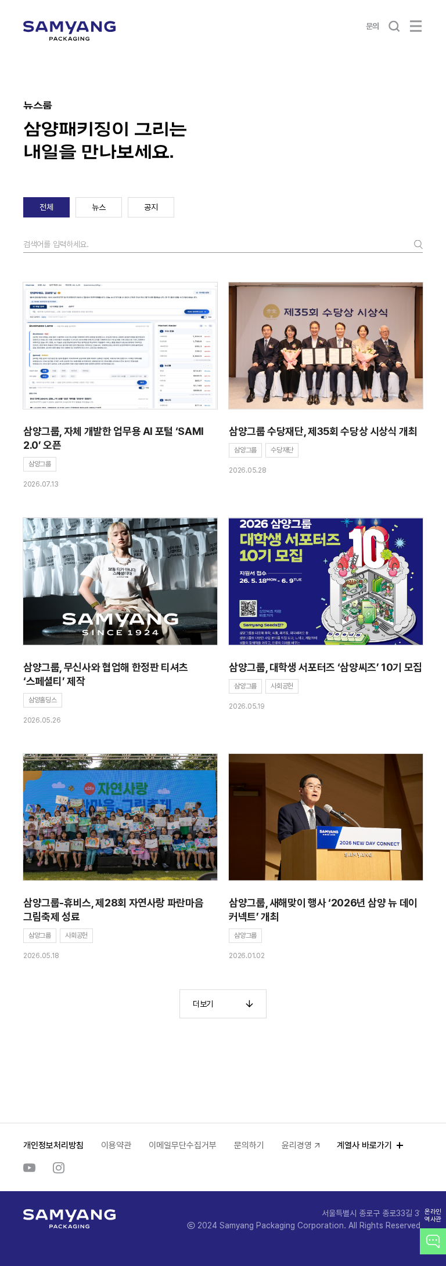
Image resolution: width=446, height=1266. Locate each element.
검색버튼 (393, 26)
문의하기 (249, 1145)
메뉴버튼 (416, 26)
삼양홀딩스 (42, 700)
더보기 (203, 1004)
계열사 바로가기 (364, 1145)
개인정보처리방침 (53, 1145)
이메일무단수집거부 (183, 1145)
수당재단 (282, 450)
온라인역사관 (433, 1215)
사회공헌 (282, 686)
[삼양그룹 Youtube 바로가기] (29, 1168)
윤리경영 (297, 1145)
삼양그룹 (39, 464)
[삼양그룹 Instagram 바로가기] (58, 1168)
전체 (46, 207)
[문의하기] (433, 1241)
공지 (150, 207)
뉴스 (98, 207)
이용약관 (116, 1145)
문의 (372, 26)
